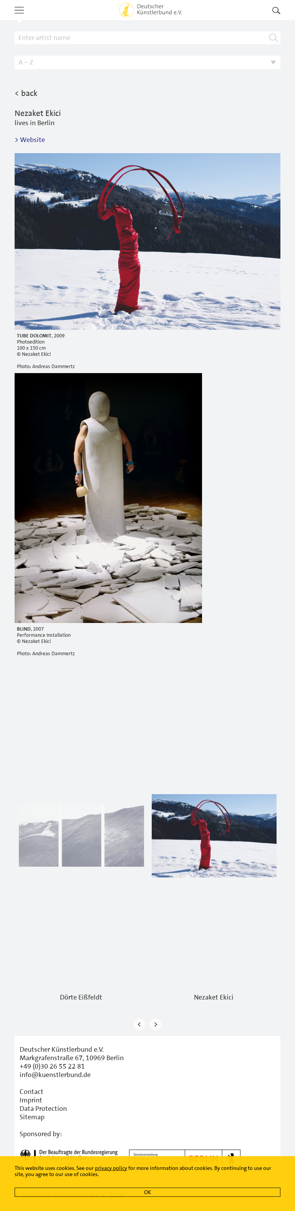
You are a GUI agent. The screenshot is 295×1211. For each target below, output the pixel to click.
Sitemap (32, 1117)
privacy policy (111, 1168)
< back (26, 93)
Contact (31, 1091)
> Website (30, 139)
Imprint (31, 1100)
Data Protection (43, 1108)
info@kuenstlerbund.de (55, 1074)
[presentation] (139, 1024)
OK (147, 1192)
